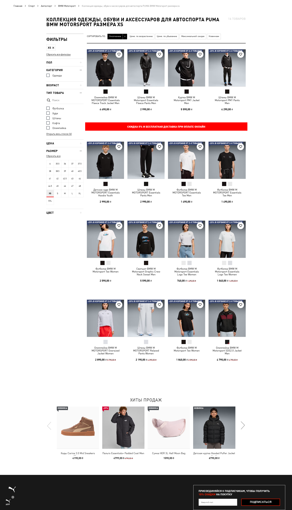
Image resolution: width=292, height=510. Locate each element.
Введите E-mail (207, 502)
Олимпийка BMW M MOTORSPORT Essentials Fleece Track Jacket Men (105, 100)
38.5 (57, 171)
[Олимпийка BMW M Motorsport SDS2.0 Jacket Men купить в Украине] (227, 318)
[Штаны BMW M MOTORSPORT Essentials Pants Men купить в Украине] (146, 160)
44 (80, 178)
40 (72, 171)
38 (50, 171)
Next (243, 426)
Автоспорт (46, 6)
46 (65, 186)
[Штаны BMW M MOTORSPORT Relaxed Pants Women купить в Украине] (146, 318)
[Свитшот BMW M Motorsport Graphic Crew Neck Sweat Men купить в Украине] (146, 239)
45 (57, 186)
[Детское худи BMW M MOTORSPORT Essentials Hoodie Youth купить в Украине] (105, 160)
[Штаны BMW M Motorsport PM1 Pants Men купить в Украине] (227, 67)
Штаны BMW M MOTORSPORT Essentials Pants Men (146, 192)
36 (65, 164)
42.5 (65, 178)
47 (72, 186)
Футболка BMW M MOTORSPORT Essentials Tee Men (187, 192)
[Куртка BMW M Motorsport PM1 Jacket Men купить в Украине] (186, 67)
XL (80, 193)
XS (50, 193)
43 (72, 178)
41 (50, 178)
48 (80, 186)
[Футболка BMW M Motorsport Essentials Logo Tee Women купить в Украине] (186, 239)
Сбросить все (53, 156)
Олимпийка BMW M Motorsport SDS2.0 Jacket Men (227, 350)
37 (72, 164)
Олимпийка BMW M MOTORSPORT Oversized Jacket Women (105, 350)
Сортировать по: (96, 36)
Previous (49, 426)
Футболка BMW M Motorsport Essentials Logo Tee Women (186, 271)
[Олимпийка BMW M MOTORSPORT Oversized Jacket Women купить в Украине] (105, 318)
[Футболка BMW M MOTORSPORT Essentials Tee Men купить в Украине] (186, 160)
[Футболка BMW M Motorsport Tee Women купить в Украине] (105, 239)
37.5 (79, 164)
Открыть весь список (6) (59, 134)
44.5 (50, 186)
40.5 (79, 171)
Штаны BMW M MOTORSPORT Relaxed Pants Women (146, 350)
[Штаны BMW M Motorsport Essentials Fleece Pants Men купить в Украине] (146, 67)
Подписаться (261, 502)
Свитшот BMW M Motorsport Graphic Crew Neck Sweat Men (146, 271)
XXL (50, 201)
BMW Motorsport (67, 6)
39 (65, 171)
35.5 (57, 164)
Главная (18, 6)
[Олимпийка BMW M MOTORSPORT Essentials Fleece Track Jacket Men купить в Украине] (105, 67)
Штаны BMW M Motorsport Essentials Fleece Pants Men (146, 100)
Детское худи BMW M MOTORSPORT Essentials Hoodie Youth (105, 192)
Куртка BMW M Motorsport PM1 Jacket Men (187, 100)
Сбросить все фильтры (58, 54)
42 (57, 178)
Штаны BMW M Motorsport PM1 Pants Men (227, 100)
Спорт (31, 6)
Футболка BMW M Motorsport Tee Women (105, 270)
